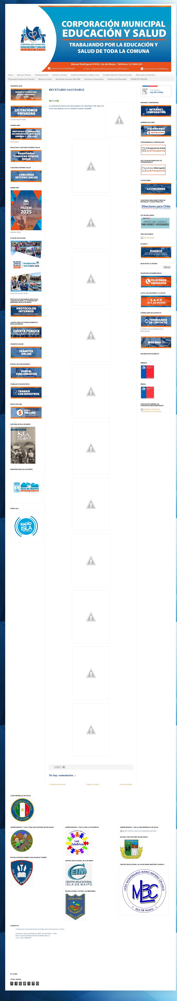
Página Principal (92, 784)
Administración (41, 75)
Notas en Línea (45, 79)
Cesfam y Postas (59, 75)
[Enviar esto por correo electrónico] (55, 767)
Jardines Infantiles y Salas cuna (85, 75)
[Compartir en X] (61, 767)
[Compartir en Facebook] (64, 767)
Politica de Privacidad (117, 79)
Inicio (10, 75)
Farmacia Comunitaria (94, 79)
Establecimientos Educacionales (117, 75)
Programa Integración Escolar (21, 79)
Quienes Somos (24, 75)
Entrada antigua (126, 784)
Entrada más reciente (58, 784)
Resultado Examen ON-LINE (68, 79)
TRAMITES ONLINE (138, 79)
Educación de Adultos (145, 75)
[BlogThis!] (58, 767)
